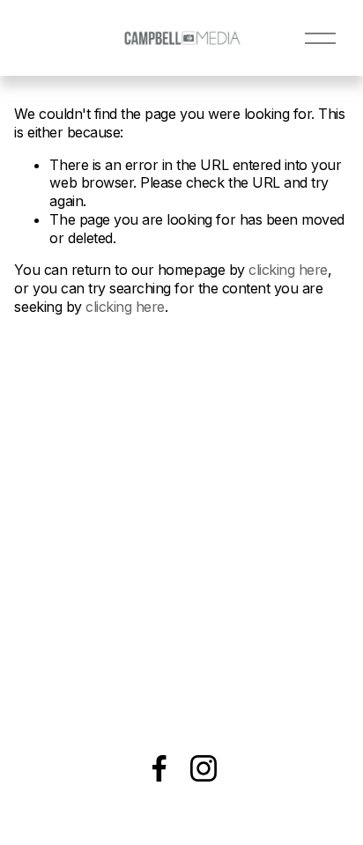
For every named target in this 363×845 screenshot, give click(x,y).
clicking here (288, 269)
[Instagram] (203, 768)
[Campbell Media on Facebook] (159, 768)
